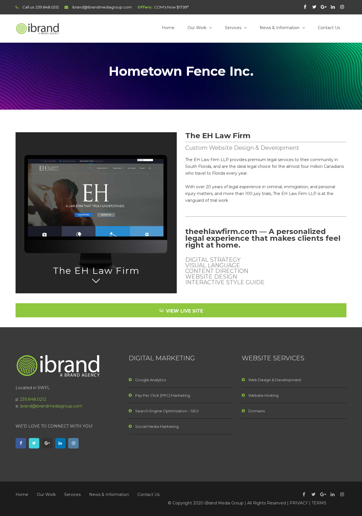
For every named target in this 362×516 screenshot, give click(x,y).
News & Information (279, 27)
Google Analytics (150, 380)
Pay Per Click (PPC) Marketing (162, 395)
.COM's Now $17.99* (171, 7)
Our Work (197, 27)
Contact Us (329, 27)
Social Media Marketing (157, 426)
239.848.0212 (47, 7)
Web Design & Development (274, 380)
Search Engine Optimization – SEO (167, 411)
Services (233, 27)
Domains (256, 411)
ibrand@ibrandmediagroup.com (102, 7)
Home (168, 27)
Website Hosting (263, 395)
